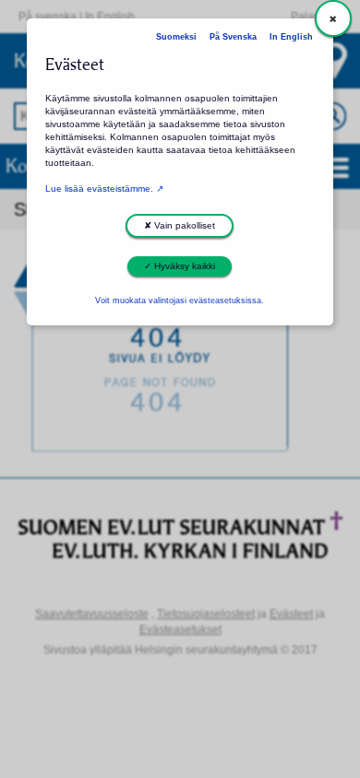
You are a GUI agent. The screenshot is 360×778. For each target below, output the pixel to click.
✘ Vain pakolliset (179, 225)
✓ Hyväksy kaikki (179, 266)
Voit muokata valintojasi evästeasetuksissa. (179, 300)
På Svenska (233, 36)
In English (291, 36)
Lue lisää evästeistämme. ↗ (104, 188)
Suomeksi (176, 36)
